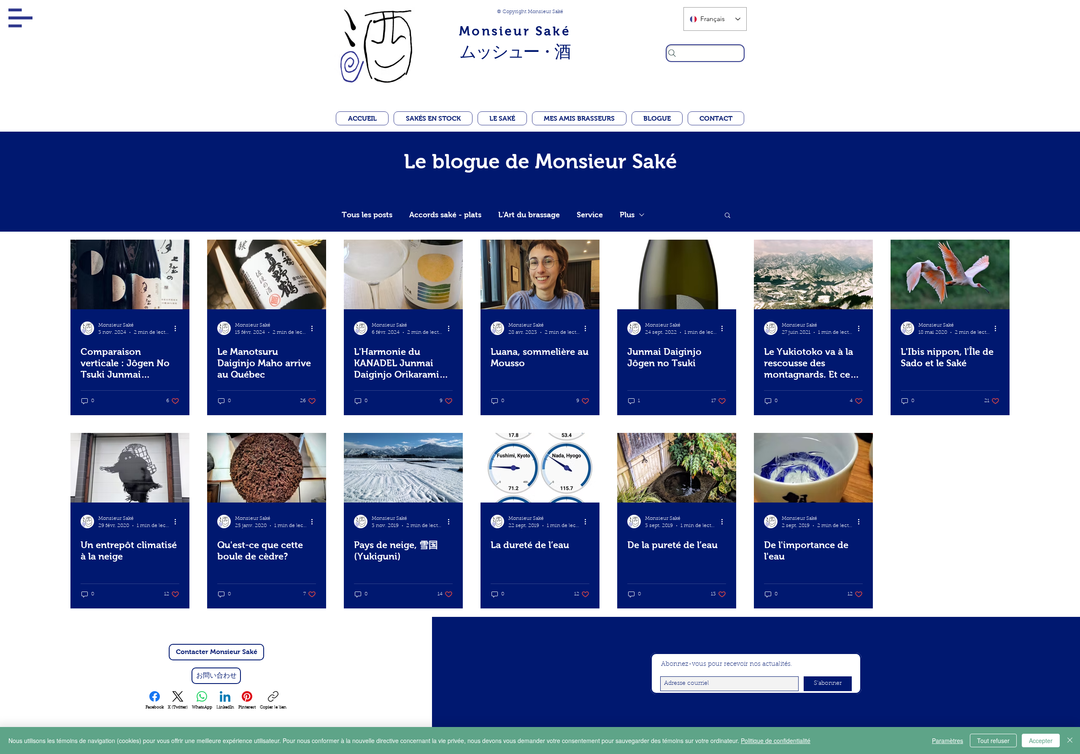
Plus (627, 215)
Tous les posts (367, 215)
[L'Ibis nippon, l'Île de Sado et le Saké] (950, 274)
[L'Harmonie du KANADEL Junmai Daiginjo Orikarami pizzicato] (403, 274)
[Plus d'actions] (178, 328)
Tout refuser (993, 740)
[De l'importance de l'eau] (813, 468)
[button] (20, 17)
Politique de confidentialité (775, 740)
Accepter (1041, 740)
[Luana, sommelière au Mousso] (540, 274)
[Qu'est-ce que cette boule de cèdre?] (266, 468)
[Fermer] (1070, 740)
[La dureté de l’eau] (540, 468)
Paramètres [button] (947, 740)
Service (590, 215)
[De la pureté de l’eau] (676, 468)
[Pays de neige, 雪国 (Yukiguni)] (403, 468)
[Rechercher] (705, 53)
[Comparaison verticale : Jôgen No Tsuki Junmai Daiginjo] (129, 274)
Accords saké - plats (445, 215)
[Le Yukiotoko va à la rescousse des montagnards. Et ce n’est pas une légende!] (813, 274)
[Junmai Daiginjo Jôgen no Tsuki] (676, 274)
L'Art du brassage (529, 215)
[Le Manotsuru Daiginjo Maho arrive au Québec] (266, 274)
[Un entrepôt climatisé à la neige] (129, 468)
